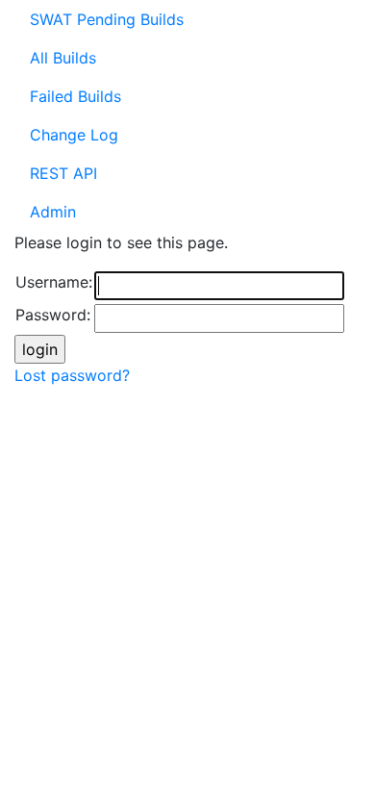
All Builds (63, 57)
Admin (53, 211)
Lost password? (72, 375)
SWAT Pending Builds (107, 19)
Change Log (74, 134)
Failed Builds (75, 96)
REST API (63, 173)
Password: (52, 314)
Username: (53, 282)
